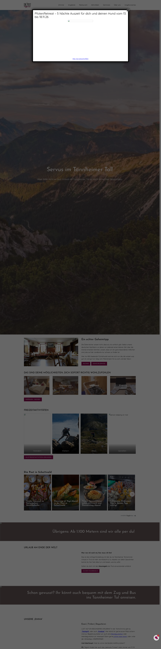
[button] (156, 638)
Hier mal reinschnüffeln (80, 59)
